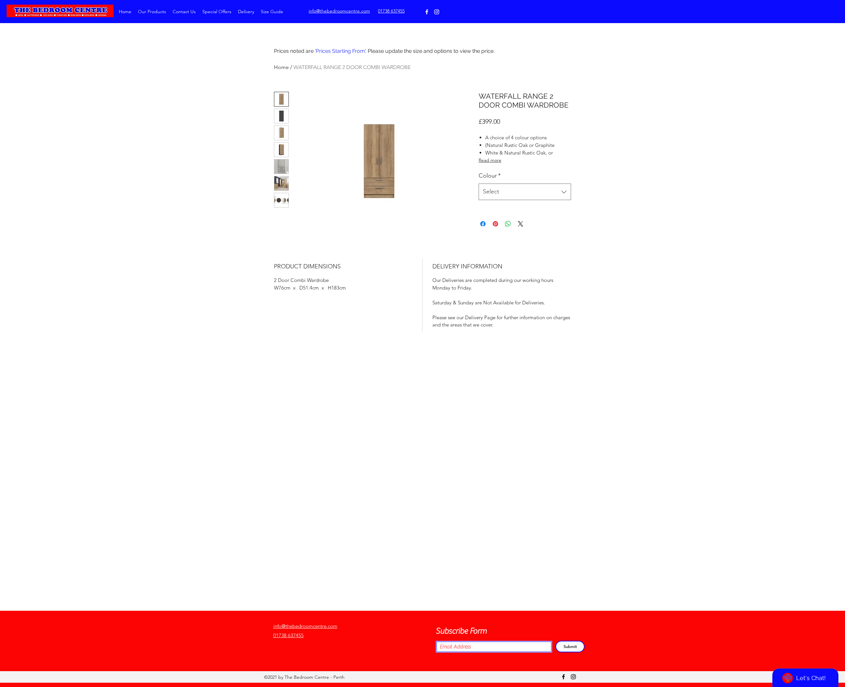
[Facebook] (426, 12)
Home (281, 67)
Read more (490, 160)
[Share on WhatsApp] (508, 224)
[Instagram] (436, 12)
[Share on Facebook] (483, 224)
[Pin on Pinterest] (495, 224)
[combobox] (525, 192)
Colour (490, 175)
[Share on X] (520, 224)
